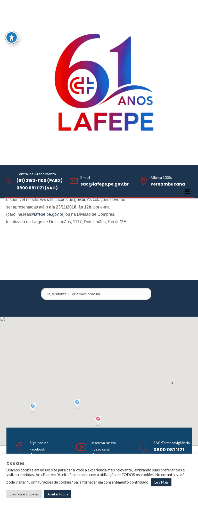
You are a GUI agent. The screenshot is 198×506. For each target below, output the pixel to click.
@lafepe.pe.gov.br (46, 214)
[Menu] (187, 191)
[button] (99, 421)
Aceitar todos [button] (57, 494)
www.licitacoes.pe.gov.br (62, 199)
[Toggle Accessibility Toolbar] (11, 37)
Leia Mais (161, 482)
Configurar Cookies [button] (24, 494)
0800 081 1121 (168, 449)
